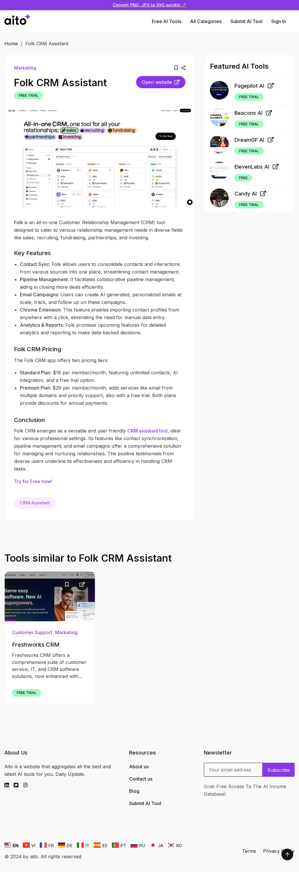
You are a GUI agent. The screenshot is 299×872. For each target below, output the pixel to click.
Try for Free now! (33, 481)
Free (243, 178)
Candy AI (245, 194)
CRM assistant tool (147, 431)
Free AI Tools (166, 21)
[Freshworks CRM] (50, 596)
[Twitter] (18, 785)
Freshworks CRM (36, 644)
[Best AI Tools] (17, 21)
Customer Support (32, 632)
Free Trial (29, 95)
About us (139, 766)
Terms (249, 851)
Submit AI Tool (246, 21)
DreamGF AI (249, 140)
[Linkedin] (9, 785)
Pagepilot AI (249, 86)
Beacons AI (248, 113)
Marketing (25, 68)
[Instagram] (27, 785)
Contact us (140, 779)
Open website (157, 82)
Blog (134, 791)
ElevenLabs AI (251, 167)
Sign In (278, 21)
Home (11, 43)
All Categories (206, 21)
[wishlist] (176, 68)
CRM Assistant (35, 503)
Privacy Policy (279, 851)
